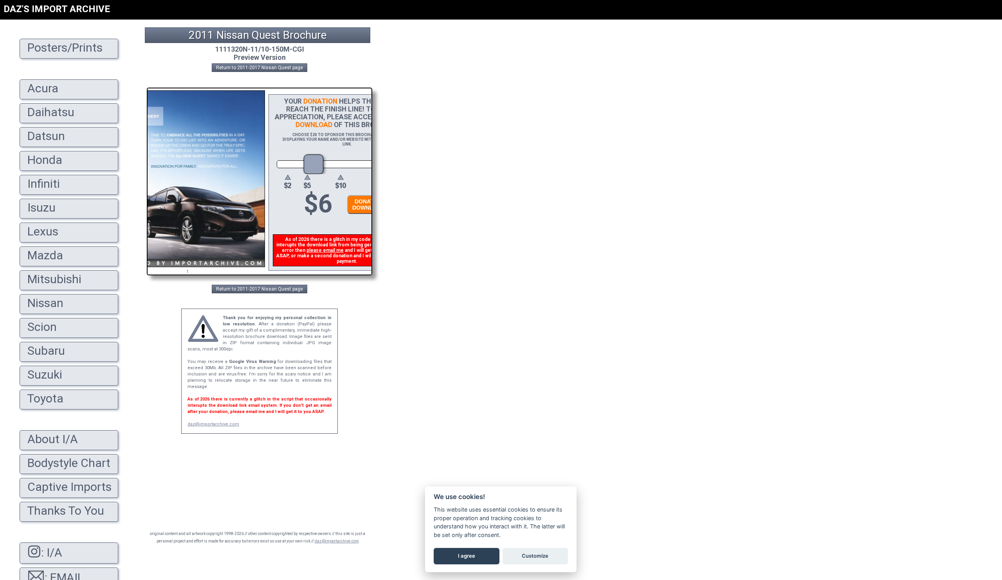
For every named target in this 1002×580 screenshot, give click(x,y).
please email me (325, 250)
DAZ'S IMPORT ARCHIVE (57, 9)
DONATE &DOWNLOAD (368, 204)
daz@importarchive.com (213, 424)
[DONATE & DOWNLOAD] (366, 216)
